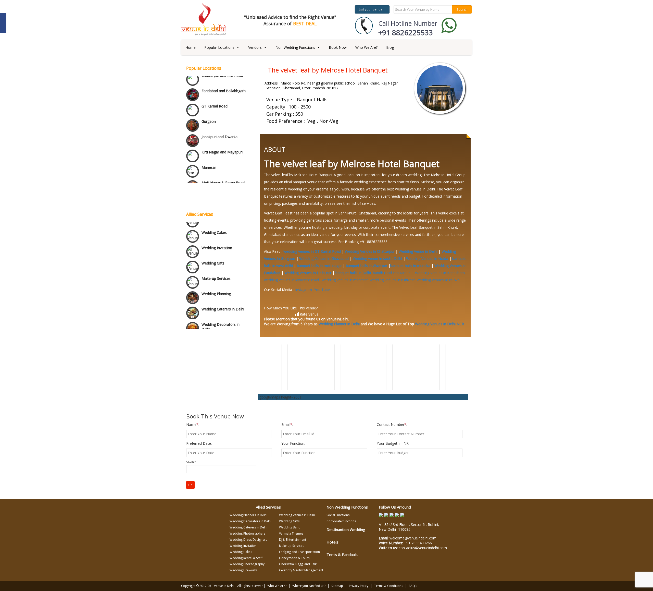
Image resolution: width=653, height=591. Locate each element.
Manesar (209, 151)
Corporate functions (341, 521)
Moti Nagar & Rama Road (223, 166)
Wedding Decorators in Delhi (221, 320)
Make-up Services (216, 272)
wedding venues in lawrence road (292, 280)
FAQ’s (413, 586)
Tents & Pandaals (342, 554)
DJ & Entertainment (292, 539)
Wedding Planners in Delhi (248, 515)
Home (190, 47)
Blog (390, 47)
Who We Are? (366, 47)
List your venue (371, 9)
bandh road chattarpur (393, 272)
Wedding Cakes (214, 226)
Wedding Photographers (247, 533)
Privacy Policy (358, 586)
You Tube (322, 289)
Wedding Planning (216, 287)
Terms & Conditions (388, 586)
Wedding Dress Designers (248, 539)
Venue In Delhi (224, 586)
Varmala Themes (291, 533)
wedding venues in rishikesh (393, 280)
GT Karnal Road (215, 90)
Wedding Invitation (217, 241)
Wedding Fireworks (243, 570)
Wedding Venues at (438, 280)
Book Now (338, 47)
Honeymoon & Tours (294, 558)
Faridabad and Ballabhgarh (224, 74)
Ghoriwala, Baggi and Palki (298, 564)
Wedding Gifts (213, 256)
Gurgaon (209, 105)
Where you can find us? (308, 586)
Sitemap (337, 586)
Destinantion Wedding (345, 529)
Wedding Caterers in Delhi (223, 302)
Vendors (255, 47)
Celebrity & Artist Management (301, 570)
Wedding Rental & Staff (246, 558)
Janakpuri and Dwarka (219, 120)
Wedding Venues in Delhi (297, 515)
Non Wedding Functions (295, 47)
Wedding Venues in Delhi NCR (439, 323)
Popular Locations (219, 47)
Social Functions (337, 515)
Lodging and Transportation (299, 552)
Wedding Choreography (247, 564)
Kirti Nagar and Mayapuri (222, 136)
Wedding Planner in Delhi (339, 323)
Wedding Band (289, 527)
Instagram (303, 289)
